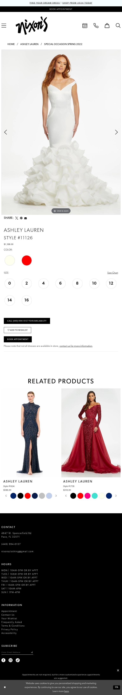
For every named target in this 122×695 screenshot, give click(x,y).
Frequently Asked (11, 622)
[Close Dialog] (5, 687)
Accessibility (9, 633)
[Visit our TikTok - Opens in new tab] (18, 660)
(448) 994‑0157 (11, 544)
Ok (117, 687)
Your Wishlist (9, 618)
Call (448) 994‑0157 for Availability (27, 321)
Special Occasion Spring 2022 (63, 44)
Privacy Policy (9, 629)
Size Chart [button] (112, 273)
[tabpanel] (61, 132)
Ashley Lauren (29, 44)
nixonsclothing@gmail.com (17, 551)
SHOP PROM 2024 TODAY (77, 3)
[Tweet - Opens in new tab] (16, 218)
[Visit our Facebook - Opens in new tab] (3, 660)
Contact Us (7, 615)
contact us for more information (76, 346)
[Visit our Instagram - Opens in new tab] (11, 660)
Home (11, 44)
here (66, 691)
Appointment (9, 611)
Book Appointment (17, 339)
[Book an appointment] (84, 25)
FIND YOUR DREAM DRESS (45, 3)
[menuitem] (84, 25)
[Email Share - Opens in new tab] (25, 218)
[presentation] (53, 432)
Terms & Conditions (13, 626)
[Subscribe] (31, 652)
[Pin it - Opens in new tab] (21, 218)
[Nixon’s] (31, 26)
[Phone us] (96, 25)
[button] (107, 25)
